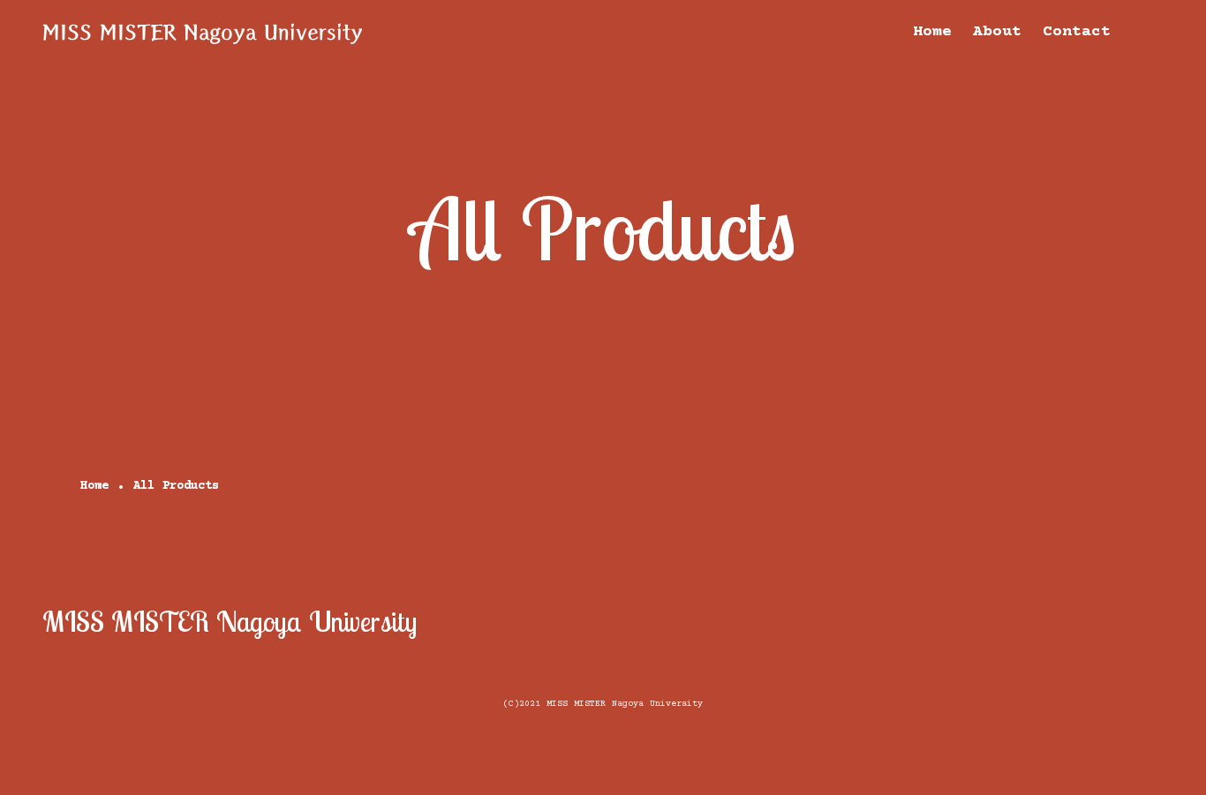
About (997, 32)
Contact (1077, 32)
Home (932, 32)
